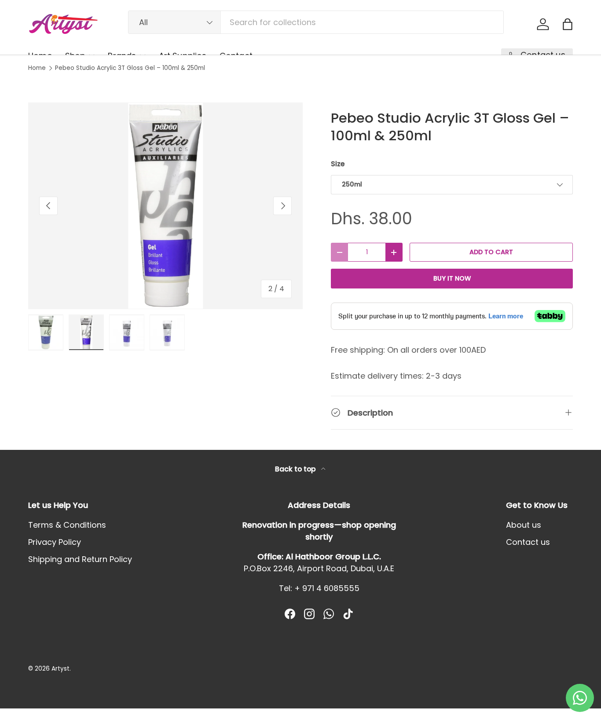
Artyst (60, 668)
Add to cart (491, 252)
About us (523, 524)
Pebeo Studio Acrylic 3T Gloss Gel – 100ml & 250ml (130, 68)
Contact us (528, 542)
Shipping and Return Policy (80, 559)
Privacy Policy (54, 542)
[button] (567, 24)
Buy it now (452, 278)
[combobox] (315, 22)
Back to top (296, 469)
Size (337, 164)
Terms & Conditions (67, 524)
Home (37, 68)
